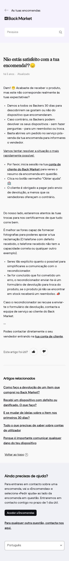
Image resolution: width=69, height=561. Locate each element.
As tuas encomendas (25, 10)
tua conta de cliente (49, 336)
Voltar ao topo (14, 454)
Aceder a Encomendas (20, 513)
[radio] (34, 351)
